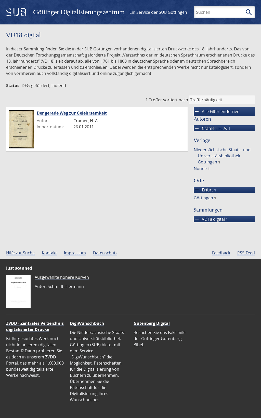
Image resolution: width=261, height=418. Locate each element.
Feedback (221, 253)
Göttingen (205, 198)
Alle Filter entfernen (217, 111)
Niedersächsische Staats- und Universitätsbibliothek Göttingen (222, 156)
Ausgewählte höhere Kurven (62, 277)
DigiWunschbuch (87, 323)
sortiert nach (175, 100)
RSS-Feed (246, 253)
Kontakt (49, 253)
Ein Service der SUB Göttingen (158, 12)
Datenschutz (105, 253)
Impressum (75, 253)
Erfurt (205, 190)
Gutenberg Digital (152, 323)
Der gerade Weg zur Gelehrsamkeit (72, 113)
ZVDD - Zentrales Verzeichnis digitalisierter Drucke (35, 326)
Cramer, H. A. (212, 128)
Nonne (202, 168)
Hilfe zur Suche (20, 253)
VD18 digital (211, 219)
